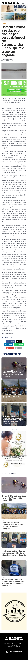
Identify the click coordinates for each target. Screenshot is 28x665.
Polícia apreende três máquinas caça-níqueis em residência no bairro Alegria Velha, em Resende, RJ (13, 419)
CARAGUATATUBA (8, 60)
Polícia (3, 23)
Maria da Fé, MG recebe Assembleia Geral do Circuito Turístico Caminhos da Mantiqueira (13, 395)
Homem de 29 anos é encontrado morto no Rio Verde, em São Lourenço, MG (13, 372)
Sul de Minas (11, 400)
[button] (10, 341)
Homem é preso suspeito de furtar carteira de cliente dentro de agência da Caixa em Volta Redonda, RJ (13, 582)
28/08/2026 (5, 376)
